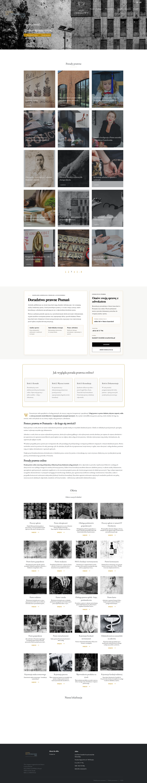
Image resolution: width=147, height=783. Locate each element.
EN (140, 2)
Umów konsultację (106, 349)
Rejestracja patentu (61, 674)
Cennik (120, 9)
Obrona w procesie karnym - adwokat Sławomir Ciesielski (38, 178)
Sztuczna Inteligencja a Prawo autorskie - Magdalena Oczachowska (107, 138)
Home (92, 9)
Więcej (34, 532)
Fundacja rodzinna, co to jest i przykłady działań (36, 99)
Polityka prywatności (112, 780)
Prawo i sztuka (61, 597)
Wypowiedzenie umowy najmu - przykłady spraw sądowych (71, 99)
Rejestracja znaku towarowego (35, 674)
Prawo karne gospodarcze (35, 561)
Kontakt (128, 9)
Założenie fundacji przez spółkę (70, 140)
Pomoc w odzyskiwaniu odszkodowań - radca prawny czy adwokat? (107, 257)
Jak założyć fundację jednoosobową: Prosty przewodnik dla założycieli (106, 99)
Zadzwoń (106, 344)
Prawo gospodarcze (35, 636)
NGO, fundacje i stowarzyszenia (86, 561)
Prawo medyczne (61, 561)
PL (137, 2)
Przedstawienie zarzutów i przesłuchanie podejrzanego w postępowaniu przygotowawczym (37, 137)
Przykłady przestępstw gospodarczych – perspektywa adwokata (73, 218)
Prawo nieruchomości (60, 636)
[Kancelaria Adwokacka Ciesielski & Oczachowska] (15, 15)
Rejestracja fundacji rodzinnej (111, 674)
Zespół (136, 9)
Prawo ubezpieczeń (61, 523)
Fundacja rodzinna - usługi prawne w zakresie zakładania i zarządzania (38, 218)
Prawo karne (109, 9)
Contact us (52, 754)
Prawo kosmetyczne (112, 561)
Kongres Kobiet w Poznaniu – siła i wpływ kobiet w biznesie (37, 257)
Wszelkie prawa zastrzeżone (99, 780)
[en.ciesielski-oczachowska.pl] (32, 755)
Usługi (99, 9)
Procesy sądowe (35, 523)
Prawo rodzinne (35, 597)
